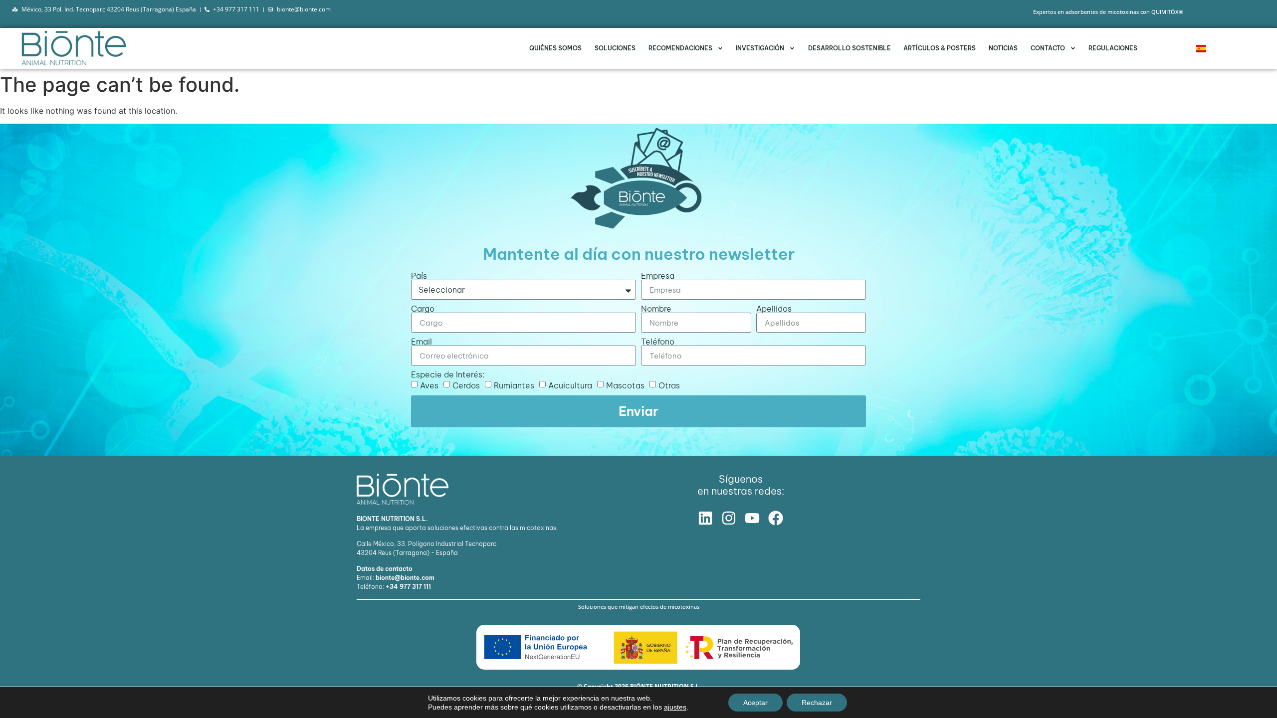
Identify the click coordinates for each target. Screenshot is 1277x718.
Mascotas (625, 385)
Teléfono (657, 342)
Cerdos (466, 385)
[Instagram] (728, 518)
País (419, 276)
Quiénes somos (555, 48)
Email (421, 342)
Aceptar (755, 703)
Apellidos (774, 309)
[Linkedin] (705, 518)
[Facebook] (775, 518)
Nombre (656, 309)
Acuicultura (570, 385)
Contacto (1048, 48)
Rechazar (817, 703)
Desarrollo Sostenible (849, 48)
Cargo (422, 309)
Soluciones (615, 48)
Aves (429, 385)
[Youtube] (752, 518)
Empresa (657, 276)
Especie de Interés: (447, 374)
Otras (669, 385)
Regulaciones (1112, 48)
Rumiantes (514, 385)
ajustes (675, 707)
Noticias (1003, 48)
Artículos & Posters (939, 48)
